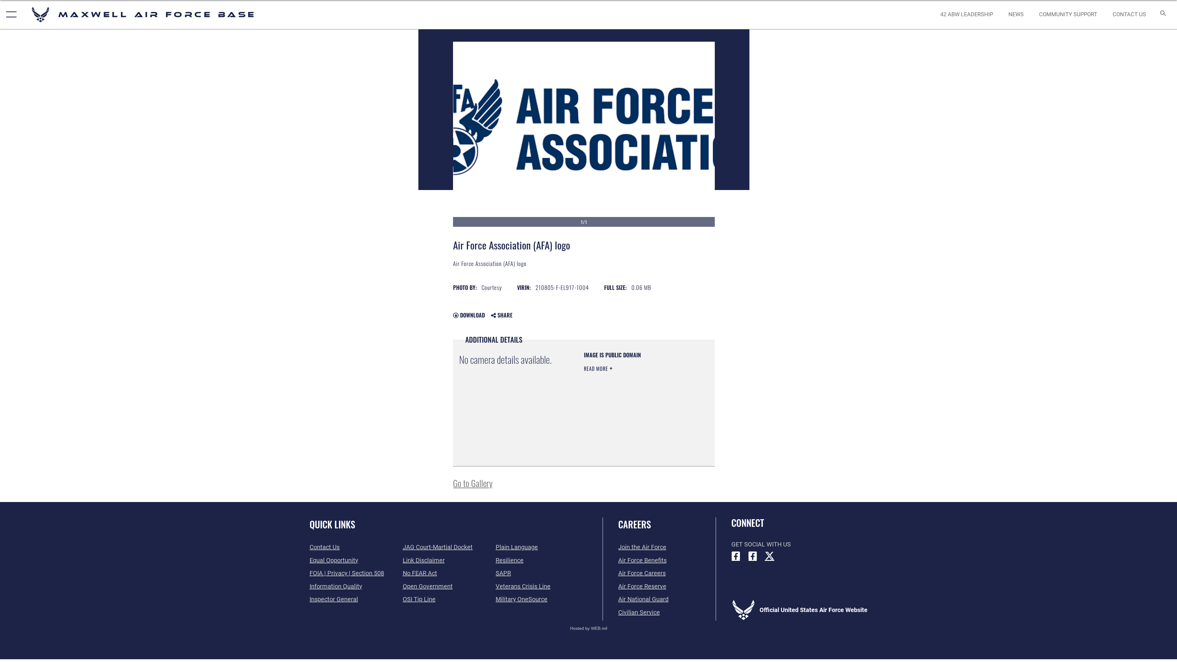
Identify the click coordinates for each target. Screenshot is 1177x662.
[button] (10, 14)
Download (472, 315)
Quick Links (332, 524)
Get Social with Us (761, 544)
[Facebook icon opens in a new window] (736, 556)
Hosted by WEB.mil (588, 628)
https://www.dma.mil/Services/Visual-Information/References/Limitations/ (621, 429)
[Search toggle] (1162, 14)
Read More (597, 368)
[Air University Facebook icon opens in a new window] (752, 556)
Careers (634, 524)
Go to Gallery (473, 482)
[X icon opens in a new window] (769, 556)
